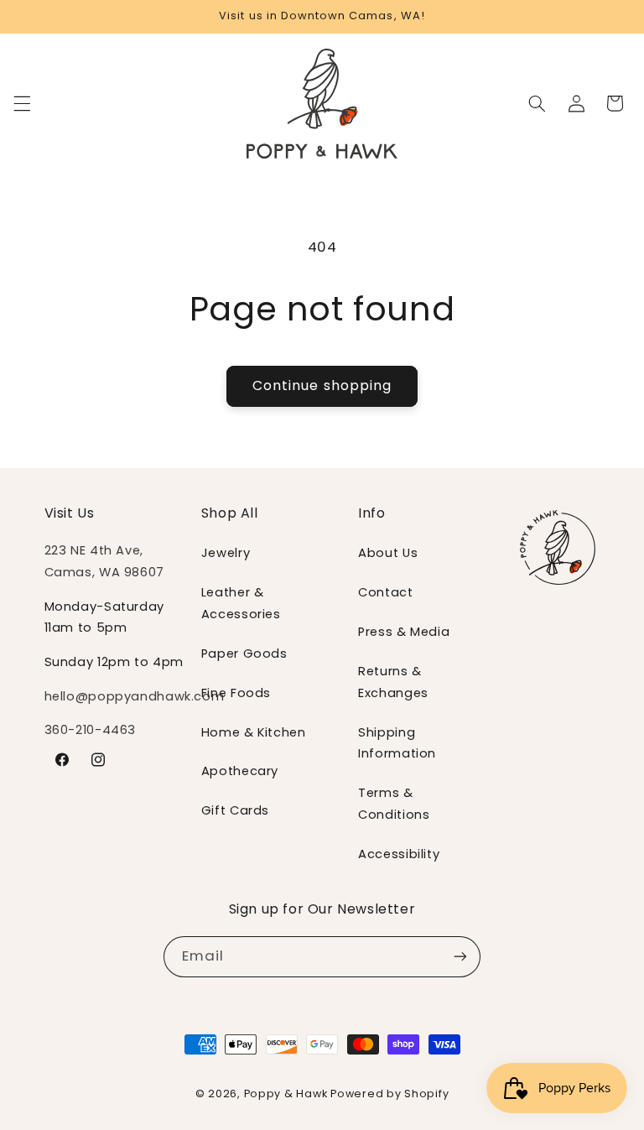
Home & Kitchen (253, 732)
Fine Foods (236, 693)
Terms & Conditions (393, 803)
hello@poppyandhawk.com (134, 696)
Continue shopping (322, 385)
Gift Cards (235, 810)
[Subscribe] (460, 956)
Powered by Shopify (389, 1093)
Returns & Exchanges (393, 682)
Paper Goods (244, 653)
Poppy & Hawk (286, 1093)
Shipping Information (397, 743)
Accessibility (398, 854)
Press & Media (403, 631)
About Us (388, 552)
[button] (22, 103)
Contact (385, 592)
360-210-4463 (90, 729)
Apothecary (239, 771)
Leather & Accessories (241, 603)
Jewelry (225, 552)
